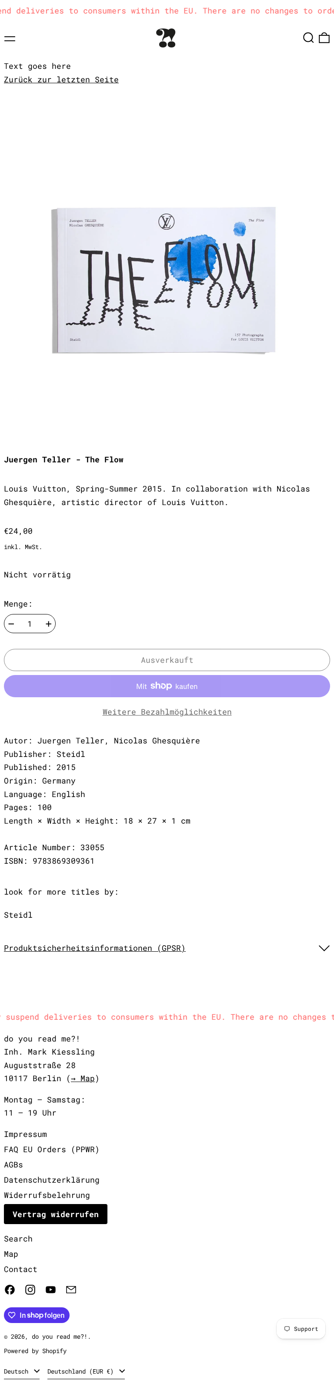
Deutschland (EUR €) (82, 1371)
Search (18, 1238)
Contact (20, 1269)
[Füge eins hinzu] (49, 624)
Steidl (18, 914)
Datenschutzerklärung (52, 1179)
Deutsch (18, 1371)
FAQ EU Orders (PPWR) (52, 1149)
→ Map (83, 1078)
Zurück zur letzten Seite (61, 79)
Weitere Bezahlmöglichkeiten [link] (167, 711)
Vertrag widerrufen (56, 1214)
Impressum (25, 1134)
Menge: (18, 603)
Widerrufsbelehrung (47, 1195)
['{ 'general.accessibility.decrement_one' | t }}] (11, 624)
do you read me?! (59, 1336)
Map (11, 1254)
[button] (308, 37)
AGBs (13, 1164)
